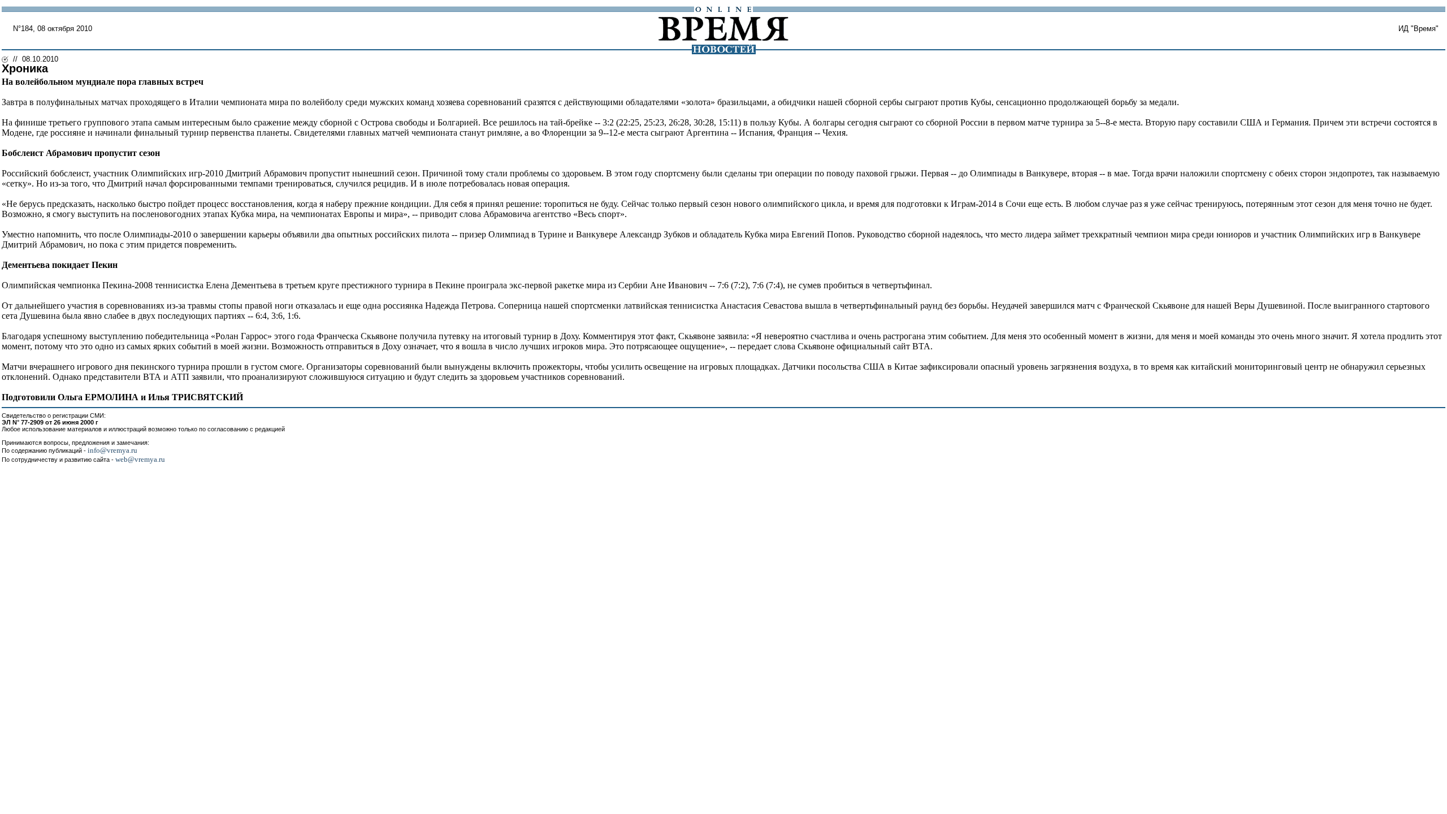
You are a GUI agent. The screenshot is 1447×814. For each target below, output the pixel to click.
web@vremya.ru (140, 459)
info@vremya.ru (112, 450)
